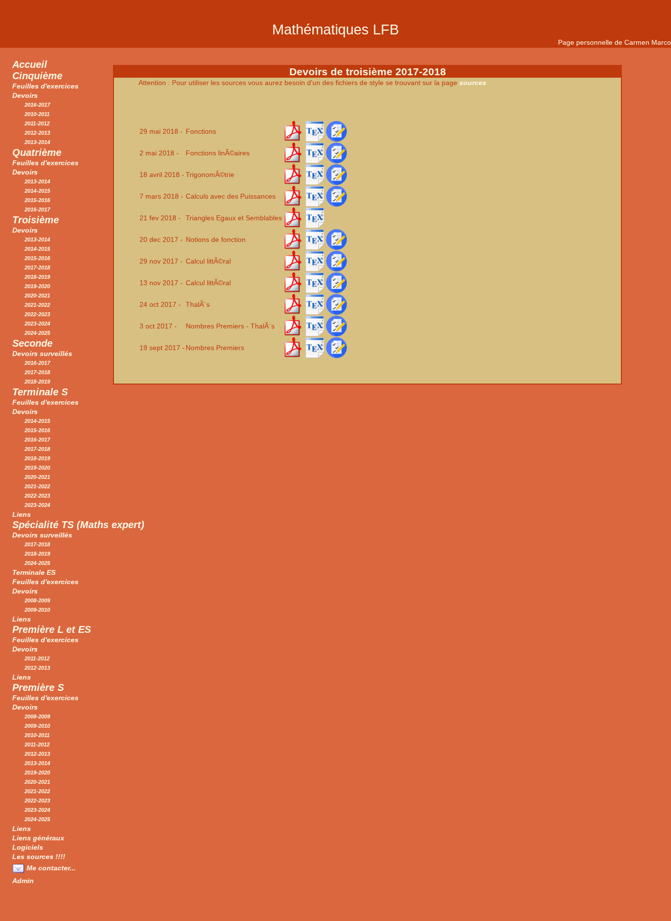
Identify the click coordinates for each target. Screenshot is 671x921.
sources (472, 83)
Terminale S (40, 391)
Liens (21, 514)
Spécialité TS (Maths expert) (78, 524)
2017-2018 (37, 267)
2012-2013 (37, 133)
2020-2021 (37, 295)
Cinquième (37, 75)
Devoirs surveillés (42, 353)
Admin (23, 881)
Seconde (32, 343)
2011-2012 (37, 123)
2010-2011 (37, 114)
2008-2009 (37, 600)
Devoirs (25, 95)
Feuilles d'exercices (45, 86)
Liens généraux (38, 838)
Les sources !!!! (38, 857)
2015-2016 (37, 200)
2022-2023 (37, 314)
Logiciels (27, 847)
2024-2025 (37, 333)
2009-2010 (37, 610)
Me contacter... (50, 868)
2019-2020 (37, 286)
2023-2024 (37, 324)
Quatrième (36, 152)
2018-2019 (37, 277)
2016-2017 (37, 105)
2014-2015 (37, 191)
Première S (38, 687)
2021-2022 (37, 305)
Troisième (35, 219)
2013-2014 (37, 142)
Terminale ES (34, 572)
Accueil (29, 64)
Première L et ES (51, 629)
